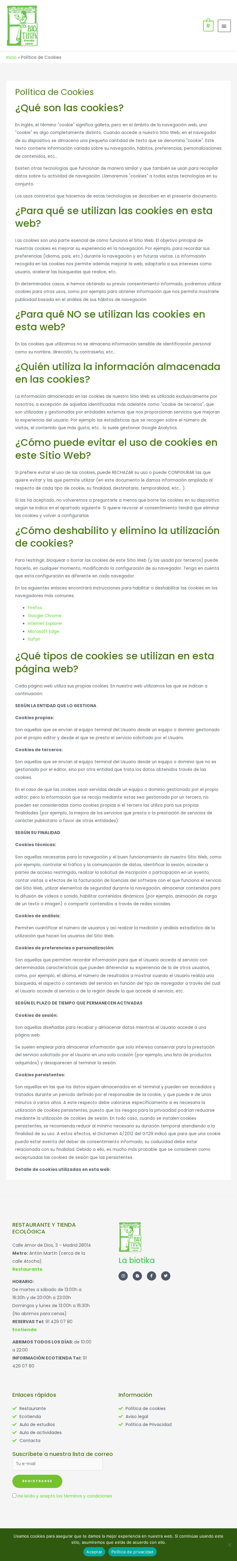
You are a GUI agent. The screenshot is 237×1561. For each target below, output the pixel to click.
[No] (229, 1545)
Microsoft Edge (43, 631)
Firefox (35, 608)
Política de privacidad (132, 1551)
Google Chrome (44, 616)
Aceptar (94, 1551)
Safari (34, 639)
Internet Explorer (45, 623)
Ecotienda (24, 1330)
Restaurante (27, 1269)
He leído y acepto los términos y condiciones (65, 1496)
